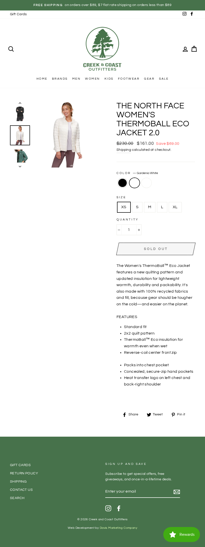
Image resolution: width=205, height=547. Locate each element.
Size (121, 197)
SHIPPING (18, 481)
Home (42, 78)
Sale (163, 78)
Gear (149, 78)
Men (76, 78)
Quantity (127, 219)
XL (175, 207)
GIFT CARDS (20, 465)
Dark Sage (147, 183)
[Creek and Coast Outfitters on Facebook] (119, 508)
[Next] (20, 165)
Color (137, 173)
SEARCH (17, 498)
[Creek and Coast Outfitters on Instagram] (108, 508)
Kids (109, 78)
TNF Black (123, 183)
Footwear (129, 78)
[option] (102, 5)
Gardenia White (135, 183)
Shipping (123, 150)
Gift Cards (18, 14)
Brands (60, 78)
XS (123, 207)
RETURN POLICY (24, 473)
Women (92, 78)
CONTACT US (21, 490)
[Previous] (20, 104)
